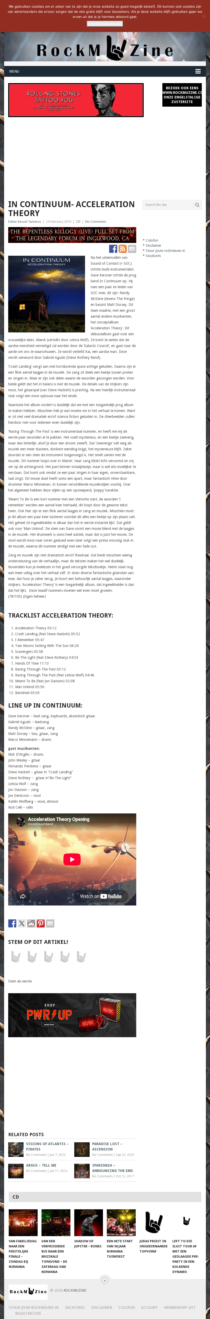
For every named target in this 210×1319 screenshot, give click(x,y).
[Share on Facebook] (12, 923)
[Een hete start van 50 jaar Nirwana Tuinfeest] (121, 1222)
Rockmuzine (75, 1290)
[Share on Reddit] (31, 923)
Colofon (152, 240)
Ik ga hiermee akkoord (105, 24)
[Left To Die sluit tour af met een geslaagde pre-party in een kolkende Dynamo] (186, 1222)
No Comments (95, 221)
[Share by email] (50, 923)
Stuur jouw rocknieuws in (165, 251)
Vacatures (153, 256)
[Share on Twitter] (22, 923)
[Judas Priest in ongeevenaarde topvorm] (154, 1222)
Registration (28, 1313)
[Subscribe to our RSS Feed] (123, 249)
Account (149, 1307)
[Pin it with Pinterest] (41, 923)
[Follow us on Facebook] (113, 249)
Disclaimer (153, 245)
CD (78, 221)
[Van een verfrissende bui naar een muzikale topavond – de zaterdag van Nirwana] (55, 1222)
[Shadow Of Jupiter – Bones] (88, 1222)
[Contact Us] (132, 249)
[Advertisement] (105, 155)
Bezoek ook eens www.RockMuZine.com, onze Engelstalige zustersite (182, 95)
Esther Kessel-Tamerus (24, 221)
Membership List (180, 1307)
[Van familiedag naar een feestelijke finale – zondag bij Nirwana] (23, 1222)
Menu (14, 71)
